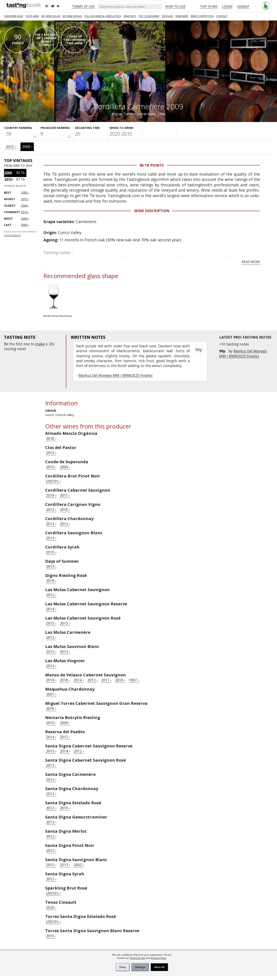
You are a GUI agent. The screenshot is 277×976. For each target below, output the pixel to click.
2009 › (27, 146)
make (40, 343)
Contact (222, 16)
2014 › (51, 609)
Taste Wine (32, 16)
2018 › (51, 438)
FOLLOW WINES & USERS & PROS (102, 16)
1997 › (134, 680)
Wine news (181, 16)
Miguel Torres (123, 114)
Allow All (159, 967)
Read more (251, 262)
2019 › (51, 495)
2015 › (51, 623)
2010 (8, 179)
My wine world (72, 16)
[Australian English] (53, 6)
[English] (47, 6)
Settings (140, 967)
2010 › (11, 146)
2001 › (51, 694)
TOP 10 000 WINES (148, 16)
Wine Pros (129, 16)
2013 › (51, 509)
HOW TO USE (175, 6)
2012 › (51, 452)
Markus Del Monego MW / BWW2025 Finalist (243, 353)
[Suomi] (58, 6)
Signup (243, 6)
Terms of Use (137, 958)
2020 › (51, 907)
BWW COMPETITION (202, 16)
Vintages (167, 16)
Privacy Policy (158, 958)
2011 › (65, 495)
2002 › (79, 864)
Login (227, 6)
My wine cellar (50, 16)
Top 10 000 (208, 6)
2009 (8, 173)
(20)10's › (53, 481)
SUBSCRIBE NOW (13, 16)
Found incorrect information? (20, 233)
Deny (122, 967)
